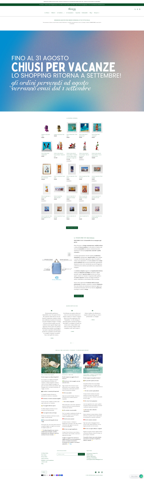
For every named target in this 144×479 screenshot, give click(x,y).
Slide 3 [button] (73, 343)
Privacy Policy (44, 456)
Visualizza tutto (72, 227)
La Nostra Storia (44, 453)
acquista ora (79, 295)
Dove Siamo (43, 454)
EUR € (43, 472)
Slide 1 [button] (70, 343)
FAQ (42, 463)
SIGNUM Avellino (92, 475)
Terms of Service (44, 458)
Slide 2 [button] (72, 343)
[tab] (70, 343)
